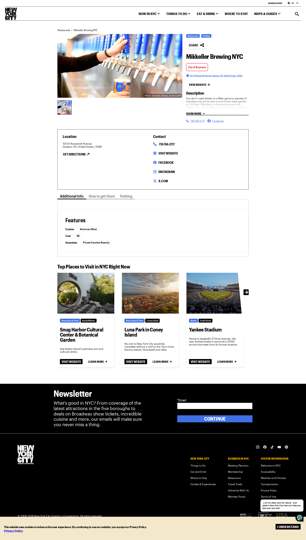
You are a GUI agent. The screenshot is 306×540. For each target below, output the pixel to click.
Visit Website (168, 153)
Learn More (96, 361)
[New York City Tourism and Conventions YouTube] (279, 447)
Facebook (166, 162)
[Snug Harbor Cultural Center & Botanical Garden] (85, 293)
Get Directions (74, 154)
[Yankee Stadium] (214, 293)
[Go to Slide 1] (65, 107)
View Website (197, 84)
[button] (149, 14)
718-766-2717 (167, 144)
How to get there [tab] (102, 196)
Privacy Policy (13, 531)
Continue (215, 419)
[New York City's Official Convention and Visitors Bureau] (247, 516)
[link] (203, 466)
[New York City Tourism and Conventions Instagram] (258, 447)
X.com (163, 181)
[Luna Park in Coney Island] (150, 293)
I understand (288, 527)
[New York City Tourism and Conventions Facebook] (265, 447)
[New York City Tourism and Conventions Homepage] (26, 455)
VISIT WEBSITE (71, 362)
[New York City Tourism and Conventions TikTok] (272, 447)
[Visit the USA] (281, 516)
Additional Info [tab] (72, 196)
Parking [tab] (126, 196)
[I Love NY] (265, 516)
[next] (246, 292)
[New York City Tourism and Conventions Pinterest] (286, 447)
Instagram (166, 172)
